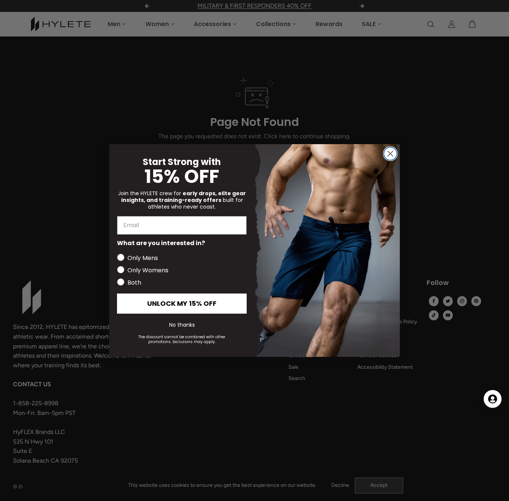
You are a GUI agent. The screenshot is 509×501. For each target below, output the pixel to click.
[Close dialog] (390, 153)
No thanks (182, 325)
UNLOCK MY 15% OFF (181, 303)
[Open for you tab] (493, 399)
